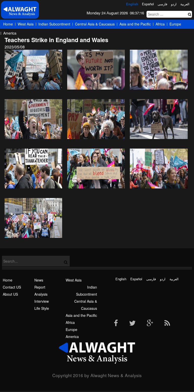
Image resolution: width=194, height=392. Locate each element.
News (38, 280)
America (9, 33)
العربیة (184, 4)
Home (8, 23)
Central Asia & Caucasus (95, 23)
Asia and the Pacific (135, 23)
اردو (174, 4)
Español (148, 4)
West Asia (26, 23)
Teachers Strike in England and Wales (56, 40)
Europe (175, 23)
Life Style (41, 308)
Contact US (12, 287)
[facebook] (116, 323)
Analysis (40, 294)
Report (39, 287)
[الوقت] (20, 11)
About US (10, 294)
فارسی (162, 4)
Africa (160, 23)
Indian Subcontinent (54, 23)
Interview (41, 301)
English (132, 4)
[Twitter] (132, 323)
